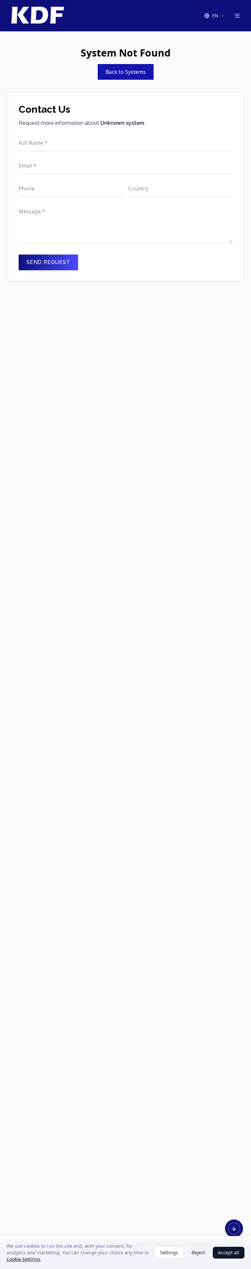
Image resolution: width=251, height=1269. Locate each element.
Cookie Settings (23, 1259)
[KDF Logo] (37, 15)
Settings (169, 1252)
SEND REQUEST (48, 262)
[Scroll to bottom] (234, 1228)
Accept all (228, 1252)
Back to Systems (126, 71)
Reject (198, 1252)
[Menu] (237, 16)
